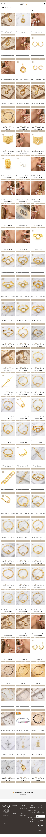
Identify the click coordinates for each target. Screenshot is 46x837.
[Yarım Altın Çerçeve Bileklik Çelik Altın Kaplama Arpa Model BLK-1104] (38, 383)
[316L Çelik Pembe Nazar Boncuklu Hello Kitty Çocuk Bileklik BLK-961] (23, 720)
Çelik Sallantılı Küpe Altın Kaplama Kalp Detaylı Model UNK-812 (38, 175)
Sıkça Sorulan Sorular (23, 808)
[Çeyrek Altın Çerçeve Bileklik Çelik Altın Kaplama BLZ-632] (23, 262)
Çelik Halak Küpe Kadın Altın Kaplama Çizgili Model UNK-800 (8, 79)
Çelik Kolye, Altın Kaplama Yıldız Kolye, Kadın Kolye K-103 (23, 754)
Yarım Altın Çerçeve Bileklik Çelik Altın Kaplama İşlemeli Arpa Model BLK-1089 (23, 416)
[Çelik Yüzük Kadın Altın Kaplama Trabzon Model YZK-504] (38, 142)
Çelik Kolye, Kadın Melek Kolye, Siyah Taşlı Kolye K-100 (8, 754)
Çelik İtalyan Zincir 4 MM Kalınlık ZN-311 (23, 706)
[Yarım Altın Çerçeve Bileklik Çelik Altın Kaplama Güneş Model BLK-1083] (23, 431)
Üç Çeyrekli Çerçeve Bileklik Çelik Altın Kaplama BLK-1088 (38, 440)
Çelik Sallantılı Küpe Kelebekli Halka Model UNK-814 (23, 199)
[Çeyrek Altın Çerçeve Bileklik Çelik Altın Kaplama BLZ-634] (38, 262)
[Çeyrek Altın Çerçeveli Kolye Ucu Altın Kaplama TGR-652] (23, 69)
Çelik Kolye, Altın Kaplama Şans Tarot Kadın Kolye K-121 (23, 778)
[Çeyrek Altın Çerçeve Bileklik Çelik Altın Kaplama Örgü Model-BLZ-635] (8, 286)
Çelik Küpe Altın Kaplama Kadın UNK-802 (38, 633)
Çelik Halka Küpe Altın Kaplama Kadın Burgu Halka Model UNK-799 (38, 55)
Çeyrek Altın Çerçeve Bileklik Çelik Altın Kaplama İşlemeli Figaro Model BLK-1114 (23, 513)
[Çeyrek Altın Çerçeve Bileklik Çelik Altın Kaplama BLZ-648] (38, 335)
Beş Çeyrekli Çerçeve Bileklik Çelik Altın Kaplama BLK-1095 (23, 489)
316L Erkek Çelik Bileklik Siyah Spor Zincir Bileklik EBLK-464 (38, 730)
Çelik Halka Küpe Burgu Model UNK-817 (23, 223)
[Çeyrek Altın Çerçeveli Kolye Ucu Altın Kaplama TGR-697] (23, 21)
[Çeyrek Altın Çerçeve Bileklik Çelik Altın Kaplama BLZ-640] (8, 310)
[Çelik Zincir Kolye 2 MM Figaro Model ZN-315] (8, 720)
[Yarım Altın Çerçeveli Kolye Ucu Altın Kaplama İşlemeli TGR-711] (23, 624)
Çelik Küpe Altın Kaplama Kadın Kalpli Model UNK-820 (38, 657)
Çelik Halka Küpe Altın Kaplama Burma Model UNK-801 (38, 79)
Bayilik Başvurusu (14, 815)
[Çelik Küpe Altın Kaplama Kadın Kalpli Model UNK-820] (38, 648)
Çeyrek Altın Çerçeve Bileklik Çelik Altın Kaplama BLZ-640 (8, 320)
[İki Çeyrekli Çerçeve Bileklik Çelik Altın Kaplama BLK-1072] (8, 455)
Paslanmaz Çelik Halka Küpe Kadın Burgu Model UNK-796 (23, 175)
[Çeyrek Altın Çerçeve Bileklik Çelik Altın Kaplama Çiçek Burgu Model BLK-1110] (38, 503)
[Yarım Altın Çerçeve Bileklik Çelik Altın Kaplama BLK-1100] (8, 383)
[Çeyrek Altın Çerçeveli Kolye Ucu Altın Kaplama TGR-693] (8, 21)
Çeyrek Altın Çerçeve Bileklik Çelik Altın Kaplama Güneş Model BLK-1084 (38, 537)
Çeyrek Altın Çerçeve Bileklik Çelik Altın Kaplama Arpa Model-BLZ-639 (38, 296)
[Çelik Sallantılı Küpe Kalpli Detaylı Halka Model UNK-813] (8, 190)
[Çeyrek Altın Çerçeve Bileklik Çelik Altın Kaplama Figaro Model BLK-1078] (23, 552)
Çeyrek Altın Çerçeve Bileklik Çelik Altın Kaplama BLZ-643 (38, 320)
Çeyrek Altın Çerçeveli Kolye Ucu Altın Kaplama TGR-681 (8, 55)
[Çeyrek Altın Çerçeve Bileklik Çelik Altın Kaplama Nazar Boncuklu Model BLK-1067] (38, 479)
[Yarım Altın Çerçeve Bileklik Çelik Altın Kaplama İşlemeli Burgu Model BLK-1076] (8, 407)
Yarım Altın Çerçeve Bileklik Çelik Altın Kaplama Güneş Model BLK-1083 (23, 440)
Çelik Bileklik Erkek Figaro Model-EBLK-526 (8, 127)
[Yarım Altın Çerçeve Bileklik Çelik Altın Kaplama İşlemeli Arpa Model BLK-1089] (23, 407)
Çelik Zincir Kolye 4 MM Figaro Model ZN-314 (38, 706)
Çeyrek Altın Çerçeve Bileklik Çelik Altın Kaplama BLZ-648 (38, 344)
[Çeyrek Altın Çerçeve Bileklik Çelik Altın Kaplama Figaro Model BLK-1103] (8, 527)
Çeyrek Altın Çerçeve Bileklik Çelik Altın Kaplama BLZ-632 (23, 272)
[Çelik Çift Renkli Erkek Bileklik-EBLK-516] (38, 672)
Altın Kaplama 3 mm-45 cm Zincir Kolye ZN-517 (8, 706)
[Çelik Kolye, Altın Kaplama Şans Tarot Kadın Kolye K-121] (23, 769)
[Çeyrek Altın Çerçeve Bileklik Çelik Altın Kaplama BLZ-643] (38, 310)
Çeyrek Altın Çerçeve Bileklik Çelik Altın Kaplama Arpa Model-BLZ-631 (8, 272)
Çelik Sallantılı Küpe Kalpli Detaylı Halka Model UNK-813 (8, 199)
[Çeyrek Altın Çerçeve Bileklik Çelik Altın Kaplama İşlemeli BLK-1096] (38, 552)
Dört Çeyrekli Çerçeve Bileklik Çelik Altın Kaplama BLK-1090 (8, 489)
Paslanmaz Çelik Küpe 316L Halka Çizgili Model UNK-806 (23, 151)
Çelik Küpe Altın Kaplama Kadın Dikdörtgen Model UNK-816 (8, 223)
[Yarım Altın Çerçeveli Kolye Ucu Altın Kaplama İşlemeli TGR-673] (23, 359)
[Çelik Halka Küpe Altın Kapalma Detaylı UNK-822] (23, 238)
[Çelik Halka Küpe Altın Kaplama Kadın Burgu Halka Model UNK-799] (38, 45)
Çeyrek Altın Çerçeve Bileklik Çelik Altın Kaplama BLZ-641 (23, 320)
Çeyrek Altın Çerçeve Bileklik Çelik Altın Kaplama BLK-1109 (23, 537)
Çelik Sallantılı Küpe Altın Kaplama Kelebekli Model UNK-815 (38, 199)
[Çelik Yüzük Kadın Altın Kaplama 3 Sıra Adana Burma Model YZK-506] (8, 166)
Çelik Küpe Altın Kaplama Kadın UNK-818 (23, 657)
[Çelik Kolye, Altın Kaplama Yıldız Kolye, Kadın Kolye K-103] (23, 744)
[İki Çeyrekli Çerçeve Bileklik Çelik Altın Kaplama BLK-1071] (23, 455)
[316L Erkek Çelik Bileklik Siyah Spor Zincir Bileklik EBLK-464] (38, 720)
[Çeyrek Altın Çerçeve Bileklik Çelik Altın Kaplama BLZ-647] (23, 335)
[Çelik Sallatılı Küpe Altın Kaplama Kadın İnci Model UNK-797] (38, 21)
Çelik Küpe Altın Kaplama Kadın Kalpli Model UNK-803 (8, 657)
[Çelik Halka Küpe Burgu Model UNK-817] (23, 214)
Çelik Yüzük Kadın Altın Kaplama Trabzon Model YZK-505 (8, 151)
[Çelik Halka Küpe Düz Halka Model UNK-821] (8, 238)
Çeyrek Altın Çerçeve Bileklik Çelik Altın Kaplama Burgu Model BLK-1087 (23, 609)
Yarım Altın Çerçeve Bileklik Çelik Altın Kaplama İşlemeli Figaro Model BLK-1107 (8, 440)
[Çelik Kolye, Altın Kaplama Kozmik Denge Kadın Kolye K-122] (38, 769)
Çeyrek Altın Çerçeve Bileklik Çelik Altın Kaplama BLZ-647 (23, 344)
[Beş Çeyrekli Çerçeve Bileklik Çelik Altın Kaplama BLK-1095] (23, 479)
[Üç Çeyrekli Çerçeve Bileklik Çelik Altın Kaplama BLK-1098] (38, 455)
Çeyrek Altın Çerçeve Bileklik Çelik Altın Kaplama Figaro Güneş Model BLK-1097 (8, 585)
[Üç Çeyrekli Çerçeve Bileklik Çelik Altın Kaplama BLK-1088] (38, 431)
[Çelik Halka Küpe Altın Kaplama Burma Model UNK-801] (38, 69)
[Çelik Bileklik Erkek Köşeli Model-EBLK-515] (8, 672)
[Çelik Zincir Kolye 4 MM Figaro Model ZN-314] (38, 696)
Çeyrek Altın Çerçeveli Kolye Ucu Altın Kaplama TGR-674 (8, 368)
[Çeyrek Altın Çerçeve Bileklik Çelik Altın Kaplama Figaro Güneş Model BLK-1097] (8, 576)
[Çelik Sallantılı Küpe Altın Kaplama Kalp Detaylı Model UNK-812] (38, 166)
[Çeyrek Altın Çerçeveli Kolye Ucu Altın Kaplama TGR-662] (23, 93)
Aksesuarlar (6, 823)
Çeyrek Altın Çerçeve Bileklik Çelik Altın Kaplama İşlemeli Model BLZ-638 (23, 296)
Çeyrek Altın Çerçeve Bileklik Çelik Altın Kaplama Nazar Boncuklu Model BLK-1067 (38, 489)
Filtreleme (12, 10)
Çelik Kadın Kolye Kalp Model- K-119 (8, 778)
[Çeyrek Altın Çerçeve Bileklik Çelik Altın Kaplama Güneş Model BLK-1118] (8, 552)
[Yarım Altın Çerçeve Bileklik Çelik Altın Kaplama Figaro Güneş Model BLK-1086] (23, 383)
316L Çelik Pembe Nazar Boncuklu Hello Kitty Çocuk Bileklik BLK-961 (23, 730)
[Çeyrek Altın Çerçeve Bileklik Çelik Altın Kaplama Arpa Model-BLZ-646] (8, 335)
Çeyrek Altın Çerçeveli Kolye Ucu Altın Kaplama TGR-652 (23, 79)
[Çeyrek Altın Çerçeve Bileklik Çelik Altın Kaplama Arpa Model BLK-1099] (38, 600)
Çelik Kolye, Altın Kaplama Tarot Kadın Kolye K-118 (38, 754)
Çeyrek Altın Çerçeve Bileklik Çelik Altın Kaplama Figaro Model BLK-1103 (8, 537)
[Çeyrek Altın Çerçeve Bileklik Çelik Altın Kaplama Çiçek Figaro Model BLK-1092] (8, 503)
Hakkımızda (14, 808)
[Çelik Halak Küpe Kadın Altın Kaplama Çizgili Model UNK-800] (8, 69)
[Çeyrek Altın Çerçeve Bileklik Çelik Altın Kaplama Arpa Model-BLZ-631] (8, 262)
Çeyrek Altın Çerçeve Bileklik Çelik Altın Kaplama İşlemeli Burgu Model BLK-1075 (8, 609)
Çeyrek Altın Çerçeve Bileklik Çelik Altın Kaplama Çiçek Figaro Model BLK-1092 (8, 513)
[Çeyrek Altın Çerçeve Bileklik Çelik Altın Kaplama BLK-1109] (23, 527)
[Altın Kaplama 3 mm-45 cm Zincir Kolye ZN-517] (8, 696)
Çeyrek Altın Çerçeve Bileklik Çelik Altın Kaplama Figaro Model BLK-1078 (23, 561)
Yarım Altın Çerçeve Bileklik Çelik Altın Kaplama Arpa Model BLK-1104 (38, 392)
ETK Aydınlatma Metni (32, 817)
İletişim (14, 813)
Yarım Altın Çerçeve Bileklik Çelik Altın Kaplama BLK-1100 (8, 392)
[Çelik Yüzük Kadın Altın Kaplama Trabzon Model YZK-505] (8, 142)
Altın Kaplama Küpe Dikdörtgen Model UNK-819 (38, 223)
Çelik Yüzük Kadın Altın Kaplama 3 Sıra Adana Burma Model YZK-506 (8, 175)
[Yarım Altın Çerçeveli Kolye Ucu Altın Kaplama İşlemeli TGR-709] (8, 624)
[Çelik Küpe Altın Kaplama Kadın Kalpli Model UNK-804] (23, 118)
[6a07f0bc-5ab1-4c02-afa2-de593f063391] (5, 806)
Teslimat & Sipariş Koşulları (32, 820)
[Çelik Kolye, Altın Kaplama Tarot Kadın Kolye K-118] (38, 744)
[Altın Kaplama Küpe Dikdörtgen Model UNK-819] (38, 214)
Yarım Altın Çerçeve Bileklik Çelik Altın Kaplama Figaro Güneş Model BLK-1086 (23, 392)
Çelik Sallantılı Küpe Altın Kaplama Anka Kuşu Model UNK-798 (23, 55)
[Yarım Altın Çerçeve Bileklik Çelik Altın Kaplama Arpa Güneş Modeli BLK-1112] (38, 359)
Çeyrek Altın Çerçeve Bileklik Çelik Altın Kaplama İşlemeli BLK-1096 (38, 561)
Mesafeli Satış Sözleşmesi (31, 810)
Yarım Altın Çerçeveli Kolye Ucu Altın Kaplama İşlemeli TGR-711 (23, 633)
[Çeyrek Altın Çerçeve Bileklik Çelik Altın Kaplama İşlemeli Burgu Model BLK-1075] (8, 600)
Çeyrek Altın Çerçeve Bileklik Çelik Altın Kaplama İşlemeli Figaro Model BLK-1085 (23, 585)
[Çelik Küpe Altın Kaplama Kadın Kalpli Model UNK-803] (8, 648)
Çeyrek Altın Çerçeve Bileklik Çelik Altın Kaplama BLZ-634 (38, 272)
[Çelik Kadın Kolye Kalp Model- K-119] (8, 769)
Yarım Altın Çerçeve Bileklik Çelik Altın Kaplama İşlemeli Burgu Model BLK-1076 (8, 416)
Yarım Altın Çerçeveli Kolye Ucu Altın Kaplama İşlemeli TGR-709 (8, 633)
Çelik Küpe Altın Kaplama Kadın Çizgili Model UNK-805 (38, 127)
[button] (5, 126)
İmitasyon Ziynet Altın (5, 821)
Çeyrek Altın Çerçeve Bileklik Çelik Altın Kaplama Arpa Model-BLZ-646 (8, 344)
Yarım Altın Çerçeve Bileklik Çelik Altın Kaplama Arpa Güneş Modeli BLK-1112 (38, 368)
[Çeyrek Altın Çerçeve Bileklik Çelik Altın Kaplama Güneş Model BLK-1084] (38, 527)
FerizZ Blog (14, 811)
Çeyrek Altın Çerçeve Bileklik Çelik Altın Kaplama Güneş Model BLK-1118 (8, 561)
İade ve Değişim (23, 810)
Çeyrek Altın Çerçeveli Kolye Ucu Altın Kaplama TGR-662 (23, 103)
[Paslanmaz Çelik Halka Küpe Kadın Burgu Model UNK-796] (23, 166)
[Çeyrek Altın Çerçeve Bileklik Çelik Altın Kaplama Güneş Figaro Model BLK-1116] (38, 576)
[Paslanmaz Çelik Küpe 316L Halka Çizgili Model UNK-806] (23, 142)
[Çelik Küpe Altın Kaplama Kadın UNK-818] (23, 648)
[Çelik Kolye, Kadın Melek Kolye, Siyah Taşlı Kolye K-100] (8, 744)
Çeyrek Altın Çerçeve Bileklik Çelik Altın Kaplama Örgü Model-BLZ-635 (8, 296)
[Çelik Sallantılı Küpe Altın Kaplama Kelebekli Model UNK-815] (38, 190)
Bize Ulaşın (23, 817)
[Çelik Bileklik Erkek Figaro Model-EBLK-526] (8, 118)
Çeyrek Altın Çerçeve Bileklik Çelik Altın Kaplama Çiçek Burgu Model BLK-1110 (38, 513)
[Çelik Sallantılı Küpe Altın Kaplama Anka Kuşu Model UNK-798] (23, 45)
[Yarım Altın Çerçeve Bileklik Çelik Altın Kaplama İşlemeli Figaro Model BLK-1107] (8, 431)
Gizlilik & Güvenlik (32, 812)
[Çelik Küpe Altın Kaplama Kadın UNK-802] (38, 624)
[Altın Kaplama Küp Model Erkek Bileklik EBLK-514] (23, 672)
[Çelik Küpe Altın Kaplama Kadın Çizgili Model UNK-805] (38, 118)
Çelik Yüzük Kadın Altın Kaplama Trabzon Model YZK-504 (38, 151)
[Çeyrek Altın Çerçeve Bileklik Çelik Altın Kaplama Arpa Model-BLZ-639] (38, 286)
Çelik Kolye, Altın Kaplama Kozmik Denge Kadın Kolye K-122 (38, 778)
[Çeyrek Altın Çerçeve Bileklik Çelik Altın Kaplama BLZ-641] (23, 310)
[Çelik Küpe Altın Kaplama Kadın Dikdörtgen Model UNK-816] (8, 214)
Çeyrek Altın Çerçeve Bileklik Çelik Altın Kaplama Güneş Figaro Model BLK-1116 (38, 585)
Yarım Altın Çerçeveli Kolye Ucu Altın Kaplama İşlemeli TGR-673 (23, 368)
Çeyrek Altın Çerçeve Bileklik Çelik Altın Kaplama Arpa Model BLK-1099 (38, 609)
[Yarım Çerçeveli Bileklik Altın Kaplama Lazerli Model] (38, 238)
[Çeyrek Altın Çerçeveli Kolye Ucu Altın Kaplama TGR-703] (38, 93)
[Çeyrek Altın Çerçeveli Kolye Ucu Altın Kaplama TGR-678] (8, 93)
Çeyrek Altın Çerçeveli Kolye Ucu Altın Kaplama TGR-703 (38, 103)
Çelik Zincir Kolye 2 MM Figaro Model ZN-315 (8, 730)
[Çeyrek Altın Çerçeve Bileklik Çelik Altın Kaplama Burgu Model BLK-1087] (23, 600)
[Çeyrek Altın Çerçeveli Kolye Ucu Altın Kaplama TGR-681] (8, 45)
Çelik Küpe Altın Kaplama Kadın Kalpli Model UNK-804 (23, 127)
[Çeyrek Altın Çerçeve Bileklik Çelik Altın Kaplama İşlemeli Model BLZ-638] (23, 286)
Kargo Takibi (23, 813)
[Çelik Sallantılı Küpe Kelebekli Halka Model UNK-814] (23, 190)
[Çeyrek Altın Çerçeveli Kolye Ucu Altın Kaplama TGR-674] (8, 359)
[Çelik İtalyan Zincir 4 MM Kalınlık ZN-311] (23, 696)
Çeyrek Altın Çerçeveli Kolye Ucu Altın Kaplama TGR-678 (8, 103)
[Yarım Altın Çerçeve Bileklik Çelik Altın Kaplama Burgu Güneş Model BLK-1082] (38, 407)
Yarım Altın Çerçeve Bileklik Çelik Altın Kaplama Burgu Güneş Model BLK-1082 (38, 416)
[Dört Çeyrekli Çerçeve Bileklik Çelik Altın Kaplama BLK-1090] (8, 479)
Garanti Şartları (23, 815)
